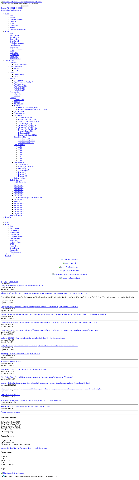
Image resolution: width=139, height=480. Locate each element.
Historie (12, 27)
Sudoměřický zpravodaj (18, 29)
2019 (20, 152)
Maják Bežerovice (20, 182)
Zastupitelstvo (14, 37)
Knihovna (13, 98)
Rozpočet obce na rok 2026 (10, 395)
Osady (12, 23)
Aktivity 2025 (18, 213)
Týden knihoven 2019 (25, 117)
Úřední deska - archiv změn (10, 412)
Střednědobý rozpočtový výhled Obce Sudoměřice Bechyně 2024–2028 (25, 406)
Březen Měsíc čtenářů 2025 (27, 129)
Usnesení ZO (14, 39)
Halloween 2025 (24, 133)
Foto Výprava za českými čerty (24, 82)
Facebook (17, 201)
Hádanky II (22, 174)
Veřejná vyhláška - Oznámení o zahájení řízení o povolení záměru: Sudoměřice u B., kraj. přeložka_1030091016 (39, 307)
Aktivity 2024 (18, 211)
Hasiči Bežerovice (16, 180)
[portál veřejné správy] (69, 267)
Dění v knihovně (19, 145)
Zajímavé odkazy (20, 178)
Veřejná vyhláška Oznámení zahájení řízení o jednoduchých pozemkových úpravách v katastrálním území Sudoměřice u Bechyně (45, 383)
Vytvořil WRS (13, 477)
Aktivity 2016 (18, 192)
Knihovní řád (18, 104)
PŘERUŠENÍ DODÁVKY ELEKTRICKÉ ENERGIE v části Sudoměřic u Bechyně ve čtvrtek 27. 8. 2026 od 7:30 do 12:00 (44, 293)
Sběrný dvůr (14, 53)
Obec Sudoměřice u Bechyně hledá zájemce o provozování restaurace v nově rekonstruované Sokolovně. (37, 377)
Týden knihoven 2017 (25, 123)
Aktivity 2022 (18, 207)
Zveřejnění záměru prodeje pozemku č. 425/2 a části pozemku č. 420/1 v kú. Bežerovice (31, 401)
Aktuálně (13, 17)
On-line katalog (19, 111)
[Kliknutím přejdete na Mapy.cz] (12, 473)
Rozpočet (13, 21)
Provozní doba (19, 100)
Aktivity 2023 (18, 209)
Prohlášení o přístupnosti (18, 448)
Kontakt (8, 217)
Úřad (7, 31)
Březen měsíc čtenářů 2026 (27, 135)
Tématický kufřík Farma (26, 141)
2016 (20, 147)
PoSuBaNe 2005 (20, 88)
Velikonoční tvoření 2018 (27, 125)
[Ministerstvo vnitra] (69, 271)
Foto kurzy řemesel (20, 84)
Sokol (12, 72)
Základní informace (16, 19)
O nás (16, 70)
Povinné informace (16, 49)
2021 (20, 156)
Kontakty (17, 102)
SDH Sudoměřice (16, 66)
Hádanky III (22, 176)
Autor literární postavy (26, 166)
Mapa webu (5, 448)
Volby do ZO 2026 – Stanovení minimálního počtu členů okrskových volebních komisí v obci (33, 338)
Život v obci (9, 61)
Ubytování (17, 94)
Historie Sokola (19, 74)
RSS (29, 448)
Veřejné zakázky (15, 59)
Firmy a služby (15, 92)
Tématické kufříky (20, 137)
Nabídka (17, 106)
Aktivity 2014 (18, 188)
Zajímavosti (14, 25)
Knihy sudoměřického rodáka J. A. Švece (32, 109)
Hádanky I (22, 172)
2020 (20, 154)
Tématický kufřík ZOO (26, 143)
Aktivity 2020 (18, 203)
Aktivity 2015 (18, 190)
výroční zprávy (15, 45)
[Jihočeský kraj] (69, 259)
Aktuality (17, 68)
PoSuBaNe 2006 (20, 90)
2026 (20, 160)
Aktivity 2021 (18, 205)
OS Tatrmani (18, 80)
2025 (20, 158)
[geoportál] (69, 263)
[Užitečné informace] (70, 278)
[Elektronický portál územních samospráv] (69, 274)
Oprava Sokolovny (20, 64)
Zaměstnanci (14, 47)
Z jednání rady (15, 41)
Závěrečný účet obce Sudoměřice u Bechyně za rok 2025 (20, 354)
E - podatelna (14, 55)
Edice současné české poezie (28, 107)
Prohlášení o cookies (40, 448)
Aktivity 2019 (18, 199)
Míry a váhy (22, 168)
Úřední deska (14, 35)
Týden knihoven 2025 (25, 131)
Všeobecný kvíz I (24, 170)
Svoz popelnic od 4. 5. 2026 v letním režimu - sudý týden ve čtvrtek (24, 369)
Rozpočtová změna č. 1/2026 (11, 361)
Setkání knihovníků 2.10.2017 (28, 121)
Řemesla (17, 96)
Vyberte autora (23, 164)
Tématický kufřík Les (25, 139)
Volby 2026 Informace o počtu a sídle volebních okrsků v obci (22, 286)
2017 (20, 149)
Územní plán (14, 57)
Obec (7, 14)
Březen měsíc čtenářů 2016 (27, 119)
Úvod (11, 16)
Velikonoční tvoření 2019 (27, 127)
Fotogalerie (13, 62)
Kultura (12, 78)
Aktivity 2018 (18, 196)
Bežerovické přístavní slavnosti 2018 (30, 197)
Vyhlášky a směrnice (17, 43)
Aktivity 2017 (18, 194)
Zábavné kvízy (19, 162)
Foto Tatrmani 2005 (20, 86)
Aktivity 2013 (18, 186)
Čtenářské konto (19, 113)
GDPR (12, 51)
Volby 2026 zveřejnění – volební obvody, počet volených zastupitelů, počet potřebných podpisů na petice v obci (39, 346)
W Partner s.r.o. (51, 477)
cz (1, 282)
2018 (20, 151)
